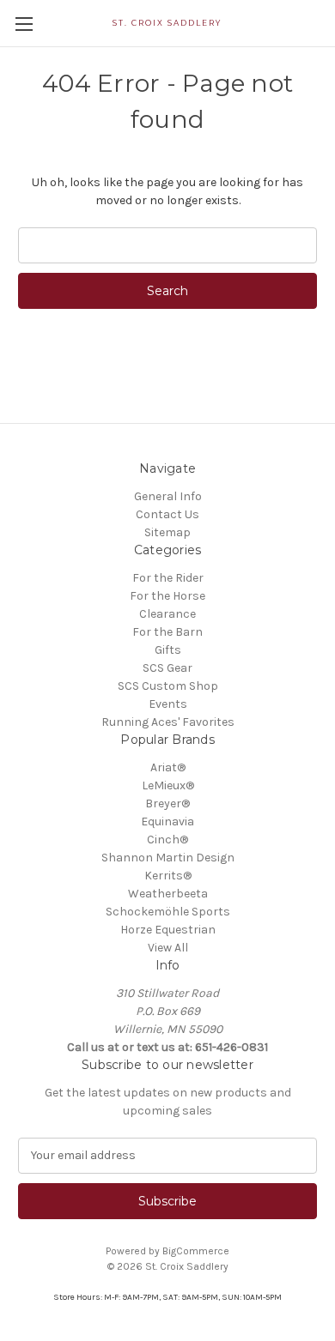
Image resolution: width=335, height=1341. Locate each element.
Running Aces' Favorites (167, 722)
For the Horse (167, 596)
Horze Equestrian (168, 929)
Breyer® (167, 803)
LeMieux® (168, 785)
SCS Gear (167, 668)
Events (168, 704)
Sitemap (167, 532)
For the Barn (167, 632)
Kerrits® (168, 875)
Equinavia (167, 821)
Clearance (167, 614)
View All (168, 947)
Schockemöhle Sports (168, 911)
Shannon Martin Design (167, 857)
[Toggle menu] (23, 23)
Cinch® (167, 839)
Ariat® (168, 767)
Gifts (168, 650)
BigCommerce (195, 1251)
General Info (168, 496)
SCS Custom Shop (168, 686)
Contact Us (167, 514)
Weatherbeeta (168, 893)
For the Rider (168, 578)
